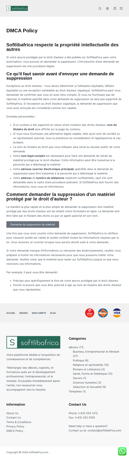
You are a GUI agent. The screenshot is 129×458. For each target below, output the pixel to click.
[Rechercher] (100, 8)
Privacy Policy (15, 426)
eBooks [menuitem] (23, 313)
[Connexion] (107, 8)
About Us (12, 413)
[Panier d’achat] (115, 8)
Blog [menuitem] (53, 313)
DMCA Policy (14, 430)
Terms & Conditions (18, 422)
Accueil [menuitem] (10, 313)
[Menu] (121, 8)
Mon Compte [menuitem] (39, 313)
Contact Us (13, 417)
